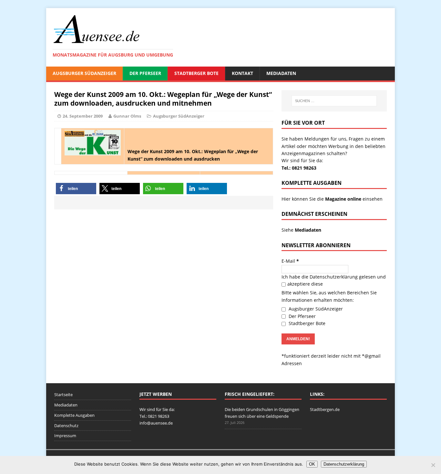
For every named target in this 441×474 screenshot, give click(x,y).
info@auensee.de (156, 423)
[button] (76, 188)
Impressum (65, 435)
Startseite (63, 394)
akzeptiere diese (305, 284)
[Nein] (433, 465)
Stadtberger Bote (196, 73)
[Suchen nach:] (334, 100)
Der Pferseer (145, 73)
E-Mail (290, 261)
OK (312, 464)
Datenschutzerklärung (334, 277)
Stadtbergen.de (325, 409)
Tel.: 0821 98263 (299, 168)
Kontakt (242, 73)
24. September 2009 (83, 116)
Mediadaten (281, 73)
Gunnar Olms (127, 116)
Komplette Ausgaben (74, 415)
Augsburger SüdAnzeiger (84, 73)
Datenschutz (66, 425)
